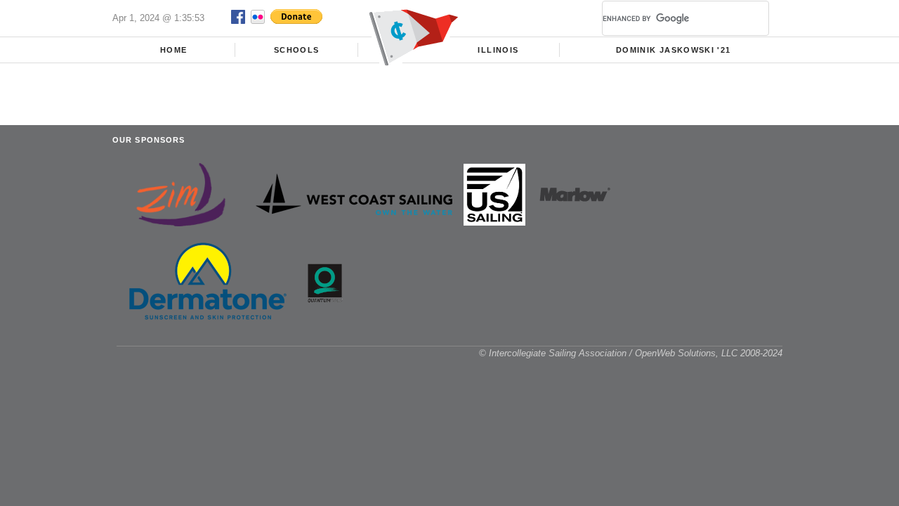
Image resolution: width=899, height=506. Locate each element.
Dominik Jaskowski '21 (673, 50)
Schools (296, 50)
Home (173, 50)
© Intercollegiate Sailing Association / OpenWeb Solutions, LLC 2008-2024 (630, 353)
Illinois (498, 50)
